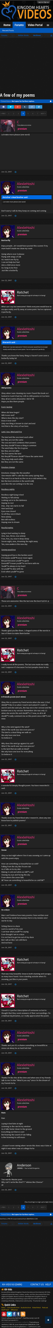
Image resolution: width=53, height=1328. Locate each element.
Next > (43, 113)
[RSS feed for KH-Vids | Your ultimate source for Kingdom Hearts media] (23, 1314)
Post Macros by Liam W (31, 1318)
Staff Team (5, 1310)
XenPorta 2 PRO (5, 1219)
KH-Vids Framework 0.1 (10, 1320)
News (3, 1307)
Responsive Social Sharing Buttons (14, 1326)
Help (48, 1284)
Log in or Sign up (43, 2)
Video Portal (35, 25)
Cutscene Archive (13, 1307)
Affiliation (14, 1310)
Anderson (24, 1165)
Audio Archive (26, 1307)
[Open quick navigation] (51, 35)
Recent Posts (8, 30)
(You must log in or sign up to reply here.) (39, 1202)
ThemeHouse (34, 1322)
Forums (19, 25)
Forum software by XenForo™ (12, 1318)
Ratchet (23, 292)
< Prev (3, 113)
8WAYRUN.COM (32, 1219)
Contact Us (37, 1284)
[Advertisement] (26, 65)
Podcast (45, 1307)
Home (7, 25)
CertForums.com (34, 1326)
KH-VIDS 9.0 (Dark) (12, 1284)
